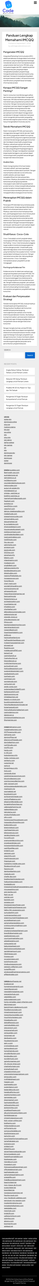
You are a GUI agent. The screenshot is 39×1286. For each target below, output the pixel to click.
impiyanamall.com (11, 1030)
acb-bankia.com (10, 892)
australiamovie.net (11, 475)
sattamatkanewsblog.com (14, 923)
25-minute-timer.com (12, 1064)
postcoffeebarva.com (12, 799)
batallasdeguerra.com (12, 570)
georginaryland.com (11, 627)
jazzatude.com (9, 550)
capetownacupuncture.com (14, 776)
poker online (32, 1238)
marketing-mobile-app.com (14, 863)
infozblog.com (9, 607)
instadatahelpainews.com (14, 1206)
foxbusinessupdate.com (13, 882)
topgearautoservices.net (13, 1193)
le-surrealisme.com (11, 524)
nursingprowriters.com (12, 915)
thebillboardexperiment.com (14, 1180)
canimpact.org (9, 679)
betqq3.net (8, 653)
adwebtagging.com (11, 941)
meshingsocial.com (11, 858)
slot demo (8, 440)
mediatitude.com (10, 514)
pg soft (22, 1243)
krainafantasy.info (10, 755)
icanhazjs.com (9, 676)
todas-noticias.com (11, 758)
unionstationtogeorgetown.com (16, 1074)
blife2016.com (9, 1149)
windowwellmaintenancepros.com (17, 972)
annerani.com (9, 547)
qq (5, 448)
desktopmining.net (11, 694)
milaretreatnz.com (11, 560)
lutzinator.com (9, 1144)
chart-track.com (10, 583)
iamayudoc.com (10, 1077)
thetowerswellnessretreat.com (15, 1167)
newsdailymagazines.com (13, 991)
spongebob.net (10, 791)
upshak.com (8, 897)
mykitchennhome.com (12, 663)
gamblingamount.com (12, 951)
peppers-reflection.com (13, 967)
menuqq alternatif (8, 1238)
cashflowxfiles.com (11, 848)
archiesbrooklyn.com (12, 601)
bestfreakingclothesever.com (15, 907)
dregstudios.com (10, 573)
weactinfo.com (9, 856)
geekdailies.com (10, 1208)
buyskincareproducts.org (13, 702)
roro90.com (8, 747)
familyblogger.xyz (10, 1115)
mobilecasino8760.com (13, 650)
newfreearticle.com (11, 830)
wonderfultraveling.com (13, 586)
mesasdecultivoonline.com (14, 822)
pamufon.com (9, 1136)
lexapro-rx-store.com (12, 699)
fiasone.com (9, 869)
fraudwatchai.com (11, 1041)
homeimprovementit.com (13, 986)
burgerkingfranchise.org (13, 804)
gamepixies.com (10, 1097)
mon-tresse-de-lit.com (12, 1185)
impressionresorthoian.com (14, 905)
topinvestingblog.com (12, 537)
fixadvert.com (9, 501)
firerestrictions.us (10, 599)
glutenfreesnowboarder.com (15, 1151)
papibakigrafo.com (11, 674)
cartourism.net (9, 684)
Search (7, 350)
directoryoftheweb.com (13, 740)
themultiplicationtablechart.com (16, 710)
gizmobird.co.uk (10, 478)
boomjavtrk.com (10, 1224)
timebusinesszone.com (13, 964)
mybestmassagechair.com (14, 643)
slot (25, 1245)
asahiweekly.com (10, 1084)
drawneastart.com (11, 1100)
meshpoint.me (9, 789)
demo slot (30, 1245)
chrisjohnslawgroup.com (13, 1118)
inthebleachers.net (11, 697)
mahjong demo (9, 427)
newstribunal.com (10, 989)
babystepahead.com (12, 946)
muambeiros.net (10, 604)
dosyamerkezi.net (10, 522)
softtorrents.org (10, 1128)
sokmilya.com (9, 1218)
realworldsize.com (11, 809)
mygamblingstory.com (12, 727)
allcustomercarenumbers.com (15, 1113)
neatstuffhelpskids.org (12, 576)
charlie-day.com (10, 876)
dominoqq (8, 458)
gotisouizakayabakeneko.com (15, 786)
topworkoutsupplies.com (13, 1015)
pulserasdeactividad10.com (14, 689)
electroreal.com (10, 1004)
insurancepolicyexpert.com (14, 529)
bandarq (29, 1243)
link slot (7, 429)
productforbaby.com (12, 815)
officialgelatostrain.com (13, 1169)
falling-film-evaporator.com (14, 910)
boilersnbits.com (10, 825)
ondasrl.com (9, 1146)
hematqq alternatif (30, 1262)
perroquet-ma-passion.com (14, 1200)
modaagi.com (9, 563)
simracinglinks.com (11, 519)
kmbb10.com (9, 851)
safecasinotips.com (11, 1105)
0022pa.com (9, 552)
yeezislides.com (10, 997)
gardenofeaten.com (11, 835)
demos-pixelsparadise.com (14, 511)
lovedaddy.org (9, 884)
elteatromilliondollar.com (13, 802)
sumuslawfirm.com (11, 912)
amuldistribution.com (12, 1053)
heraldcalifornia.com (11, 1092)
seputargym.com (10, 1028)
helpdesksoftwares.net (12, 981)
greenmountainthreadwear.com (16, 918)
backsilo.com (9, 900)
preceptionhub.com (11, 994)
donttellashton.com (11, 742)
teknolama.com (10, 812)
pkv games (8, 445)
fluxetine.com (9, 648)
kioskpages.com (10, 1159)
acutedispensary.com (12, 920)
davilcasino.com (10, 1038)
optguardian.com (10, 1033)
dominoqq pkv (9, 453)
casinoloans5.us (10, 656)
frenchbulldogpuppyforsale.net (16, 705)
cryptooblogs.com (11, 1046)
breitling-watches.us (11, 496)
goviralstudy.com (10, 681)
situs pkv (7, 437)
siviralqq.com (9, 902)
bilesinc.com (9, 558)
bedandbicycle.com (11, 1090)
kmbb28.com (9, 1213)
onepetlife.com (10, 1177)
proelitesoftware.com (12, 1110)
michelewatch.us (10, 491)
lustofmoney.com (10, 961)
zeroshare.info (9, 555)
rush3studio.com (10, 745)
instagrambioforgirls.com (13, 845)
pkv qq (6, 417)
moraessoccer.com (11, 578)
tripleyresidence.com (12, 1126)
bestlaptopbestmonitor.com (15, 625)
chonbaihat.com (10, 609)
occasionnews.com (11, 959)
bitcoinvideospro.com (12, 778)
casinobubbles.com (11, 1025)
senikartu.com (9, 760)
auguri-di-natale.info (12, 488)
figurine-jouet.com (11, 1195)
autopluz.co (8, 503)
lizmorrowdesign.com (12, 1154)
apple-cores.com (10, 687)
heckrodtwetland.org (12, 637)
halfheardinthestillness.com (14, 640)
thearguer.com (9, 861)
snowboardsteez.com (12, 843)
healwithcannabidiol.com (13, 1156)
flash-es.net (8, 894)
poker (6, 460)
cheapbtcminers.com (12, 1071)
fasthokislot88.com (11, 1102)
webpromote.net (10, 614)
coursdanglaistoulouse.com (14, 483)
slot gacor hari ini (16, 1250)
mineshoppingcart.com (13, 1012)
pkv (5, 435)
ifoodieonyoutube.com (13, 1010)
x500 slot (20, 1245)
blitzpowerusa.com (11, 833)
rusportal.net (9, 763)
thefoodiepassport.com (13, 668)
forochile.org (9, 581)
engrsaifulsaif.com (11, 1069)
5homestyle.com (10, 720)
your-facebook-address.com (15, 1198)
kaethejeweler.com (11, 1172)
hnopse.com (9, 956)
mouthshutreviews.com (13, 1017)
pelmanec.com (9, 735)
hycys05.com (9, 838)
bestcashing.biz (10, 596)
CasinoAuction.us (10, 658)
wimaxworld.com (10, 591)
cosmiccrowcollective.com (14, 781)
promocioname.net (11, 588)
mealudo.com (9, 874)
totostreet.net (9, 1035)
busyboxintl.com (10, 794)
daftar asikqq (9, 442)
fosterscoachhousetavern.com (16, 820)
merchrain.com (9, 1211)
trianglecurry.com (10, 1162)
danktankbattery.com (12, 871)
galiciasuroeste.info (11, 568)
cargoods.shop (10, 773)
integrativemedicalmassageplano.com (18, 887)
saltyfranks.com (10, 545)
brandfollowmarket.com (13, 933)
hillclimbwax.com (10, 954)
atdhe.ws (7, 635)
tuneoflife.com (9, 969)
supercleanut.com (11, 1087)
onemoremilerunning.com (13, 840)
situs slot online (13, 1257)
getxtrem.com (9, 853)
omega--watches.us (12, 493)
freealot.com (9, 1082)
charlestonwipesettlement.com (16, 931)
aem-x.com (8, 1043)
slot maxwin (9, 1248)
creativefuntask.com (12, 1066)
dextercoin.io (9, 715)
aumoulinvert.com (11, 666)
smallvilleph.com (10, 565)
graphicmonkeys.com (12, 1095)
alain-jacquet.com (11, 784)
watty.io (7, 766)
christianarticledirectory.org (14, 717)
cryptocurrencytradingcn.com (15, 925)
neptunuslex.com (10, 485)
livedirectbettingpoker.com (14, 879)
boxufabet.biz (9, 1190)
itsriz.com (7, 771)
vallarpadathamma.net (12, 807)
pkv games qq (7, 1241)
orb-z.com (8, 817)
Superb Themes (20, 1283)
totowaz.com (9, 928)
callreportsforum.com (12, 1216)
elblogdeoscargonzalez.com (14, 612)
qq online (7, 432)
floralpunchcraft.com (12, 866)
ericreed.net (8, 645)
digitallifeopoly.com (11, 1022)
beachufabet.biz (10, 1182)
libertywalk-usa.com (11, 472)
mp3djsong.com (10, 480)
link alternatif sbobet (26, 1257)
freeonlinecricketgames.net (14, 594)
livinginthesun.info (11, 768)
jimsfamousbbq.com (12, 470)
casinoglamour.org (11, 712)
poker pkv (7, 419)
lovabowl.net (9, 984)
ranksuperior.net (10, 943)
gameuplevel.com (11, 1048)
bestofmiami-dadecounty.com (15, 1007)
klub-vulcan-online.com (13, 1120)
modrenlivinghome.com (13, 1203)
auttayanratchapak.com (13, 796)
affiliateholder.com (11, 974)
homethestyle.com (11, 1051)
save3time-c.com (10, 506)
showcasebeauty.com (12, 527)
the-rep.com (9, 542)
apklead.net (8, 1226)
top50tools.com (10, 539)
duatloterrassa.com (11, 1133)
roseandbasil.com (11, 630)
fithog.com (8, 622)
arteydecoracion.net (11, 619)
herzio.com (8, 750)
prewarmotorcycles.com (13, 516)
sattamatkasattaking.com (14, 1175)
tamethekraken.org (11, 1141)
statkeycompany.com (12, 532)
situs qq (7, 424)
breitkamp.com (10, 1123)
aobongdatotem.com (12, 999)
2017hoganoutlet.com (12, 732)
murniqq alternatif (17, 1262)
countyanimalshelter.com (13, 938)
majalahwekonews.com (13, 729)
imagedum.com (10, 1164)
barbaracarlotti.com (11, 692)
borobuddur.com (10, 1056)
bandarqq (5, 1253)
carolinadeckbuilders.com (14, 534)
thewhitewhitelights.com (13, 632)
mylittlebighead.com (12, 1079)
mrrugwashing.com (11, 889)
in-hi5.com (8, 753)
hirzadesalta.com (10, 1020)
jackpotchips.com (11, 1108)
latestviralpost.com (11, 827)
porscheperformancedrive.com (16, 1138)
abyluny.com (9, 1221)
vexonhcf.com (9, 509)
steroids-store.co (10, 617)
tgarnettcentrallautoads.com (15, 498)
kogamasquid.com (11, 707)
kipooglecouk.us (10, 661)
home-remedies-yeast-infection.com (18, 1002)
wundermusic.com (11, 1059)
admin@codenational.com (21, 46)
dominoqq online (10, 422)
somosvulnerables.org (12, 1131)
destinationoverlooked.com (14, 949)
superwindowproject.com (13, 671)
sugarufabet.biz (10, 1187)
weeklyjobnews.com (11, 936)
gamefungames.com (12, 1061)
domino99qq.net (10, 737)
